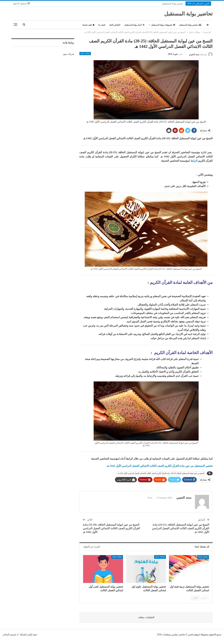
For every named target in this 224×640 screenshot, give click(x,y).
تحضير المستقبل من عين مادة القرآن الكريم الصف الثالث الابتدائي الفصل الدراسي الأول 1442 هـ (160, 465)
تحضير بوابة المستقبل (172, 3)
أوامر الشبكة (26, 634)
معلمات (166, 634)
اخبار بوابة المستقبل (133, 25)
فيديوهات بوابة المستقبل (161, 25)
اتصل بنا (101, 25)
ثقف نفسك (87, 25)
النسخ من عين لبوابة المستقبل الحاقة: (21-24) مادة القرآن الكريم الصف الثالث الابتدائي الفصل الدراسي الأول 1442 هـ (180, 528)
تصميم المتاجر (9, 634)
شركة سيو (68, 54)
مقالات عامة (85, 53)
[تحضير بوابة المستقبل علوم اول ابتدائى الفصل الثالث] (146, 569)
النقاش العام (114, 25)
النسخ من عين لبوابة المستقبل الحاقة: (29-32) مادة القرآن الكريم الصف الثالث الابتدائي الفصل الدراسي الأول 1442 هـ (111, 528)
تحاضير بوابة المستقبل (188, 13)
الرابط (194, 160)
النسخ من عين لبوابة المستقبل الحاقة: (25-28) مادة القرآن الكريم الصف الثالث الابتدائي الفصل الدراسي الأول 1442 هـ (161, 473)
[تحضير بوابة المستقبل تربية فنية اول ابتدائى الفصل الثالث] (189, 569)
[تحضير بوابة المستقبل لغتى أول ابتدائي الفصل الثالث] (103, 569)
